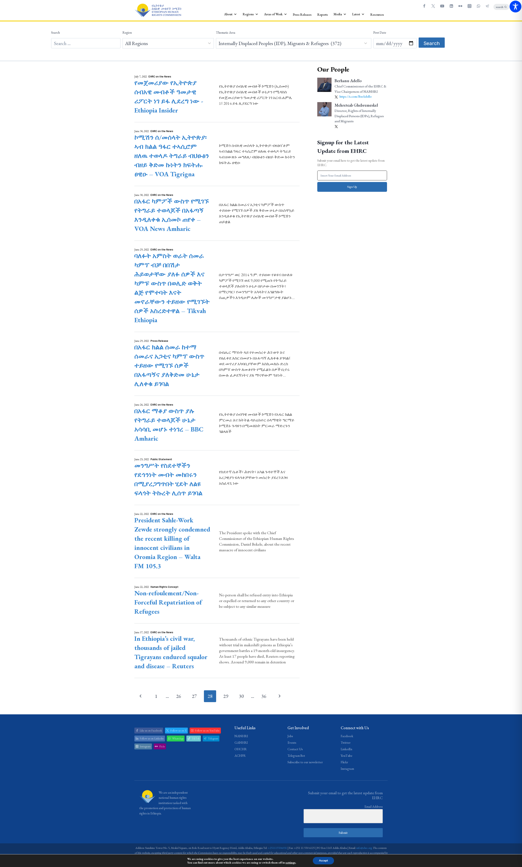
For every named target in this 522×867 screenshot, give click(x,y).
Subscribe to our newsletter (305, 762)
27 (194, 696)
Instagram (347, 769)
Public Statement (161, 459)
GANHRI (241, 742)
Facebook (347, 736)
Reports (322, 14)
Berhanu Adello (348, 80)
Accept (323, 861)
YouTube (346, 755)
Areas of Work (273, 14)
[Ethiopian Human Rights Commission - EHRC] (157, 10)
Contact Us (295, 749)
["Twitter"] (433, 6)
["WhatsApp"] (478, 6)
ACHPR (240, 755)
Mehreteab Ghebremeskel (356, 105)
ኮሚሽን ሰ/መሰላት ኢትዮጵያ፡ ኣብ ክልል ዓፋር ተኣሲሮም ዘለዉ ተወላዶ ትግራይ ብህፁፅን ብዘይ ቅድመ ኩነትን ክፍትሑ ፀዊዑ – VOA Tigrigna (171, 155)
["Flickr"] (460, 6)
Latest (356, 14)
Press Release (159, 340)
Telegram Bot (296, 755)
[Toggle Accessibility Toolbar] (515, 6)
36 (263, 696)
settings (290, 862)
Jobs (290, 736)
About (228, 14)
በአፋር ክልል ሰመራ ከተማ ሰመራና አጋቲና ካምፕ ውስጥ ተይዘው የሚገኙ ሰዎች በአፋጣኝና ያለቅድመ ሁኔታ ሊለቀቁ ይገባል (169, 365)
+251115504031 (277, 848)
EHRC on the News (159, 76)
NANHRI (241, 736)
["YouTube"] (442, 6)
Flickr (344, 762)
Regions (248, 14)
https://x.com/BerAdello (355, 96)
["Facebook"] (424, 6)
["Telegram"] (487, 6)
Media (338, 14)
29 (225, 696)
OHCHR (240, 749)
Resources (377, 14)
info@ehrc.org (364, 848)
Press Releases (302, 14)
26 (178, 696)
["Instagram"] (469, 6)
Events (292, 742)
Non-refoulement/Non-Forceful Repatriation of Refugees (168, 602)
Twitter (346, 742)
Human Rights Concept (164, 586)
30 (241, 696)
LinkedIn (346, 749)
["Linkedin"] (451, 6)
